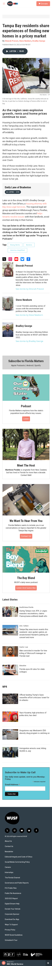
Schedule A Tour (11, 940)
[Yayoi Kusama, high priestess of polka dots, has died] (10, 716)
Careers (8, 867)
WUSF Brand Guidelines (13, 935)
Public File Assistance (13, 893)
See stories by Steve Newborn (29, 315)
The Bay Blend (26, 578)
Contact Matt (26, 475)
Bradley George (38, 41)
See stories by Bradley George (29, 341)
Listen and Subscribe (26, 588)
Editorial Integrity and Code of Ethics (18, 857)
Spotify (38, 365)
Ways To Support (11, 925)
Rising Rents (15, 245)
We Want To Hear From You (26, 521)
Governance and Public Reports (17, 883)
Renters (29, 245)
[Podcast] (26, 387)
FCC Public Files (11, 888)
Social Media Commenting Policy (17, 862)
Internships (9, 872)
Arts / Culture (24, 626)
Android (29, 365)
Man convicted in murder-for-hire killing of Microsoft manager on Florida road (33, 653)
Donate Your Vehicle (12, 909)
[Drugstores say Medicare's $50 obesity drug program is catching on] (10, 734)
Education (22, 666)
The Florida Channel (12, 878)
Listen (26, 418)
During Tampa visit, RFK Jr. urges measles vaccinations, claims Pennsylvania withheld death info (33, 613)
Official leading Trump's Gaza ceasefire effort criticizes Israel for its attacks (34, 697)
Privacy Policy (10, 930)
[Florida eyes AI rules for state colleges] (10, 670)
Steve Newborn (25, 41)
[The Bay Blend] (26, 559)
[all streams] (49, 963)
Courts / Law (23, 647)
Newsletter (9, 852)
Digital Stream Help (12, 904)
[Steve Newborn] (7, 303)
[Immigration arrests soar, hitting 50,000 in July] (10, 752)
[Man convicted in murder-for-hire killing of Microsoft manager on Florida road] (10, 651)
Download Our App (12, 919)
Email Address (12, 784)
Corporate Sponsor (12, 914)
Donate (44, 4)
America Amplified (17, 250)
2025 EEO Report (11, 898)
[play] (3, 963)
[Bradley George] (7, 329)
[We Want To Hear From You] (26, 499)
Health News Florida (26, 607)
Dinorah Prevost (11, 41)
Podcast (26, 406)
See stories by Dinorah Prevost (30, 289)
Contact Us (26, 536)
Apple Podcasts (18, 365)
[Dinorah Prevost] (7, 269)
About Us (8, 841)
